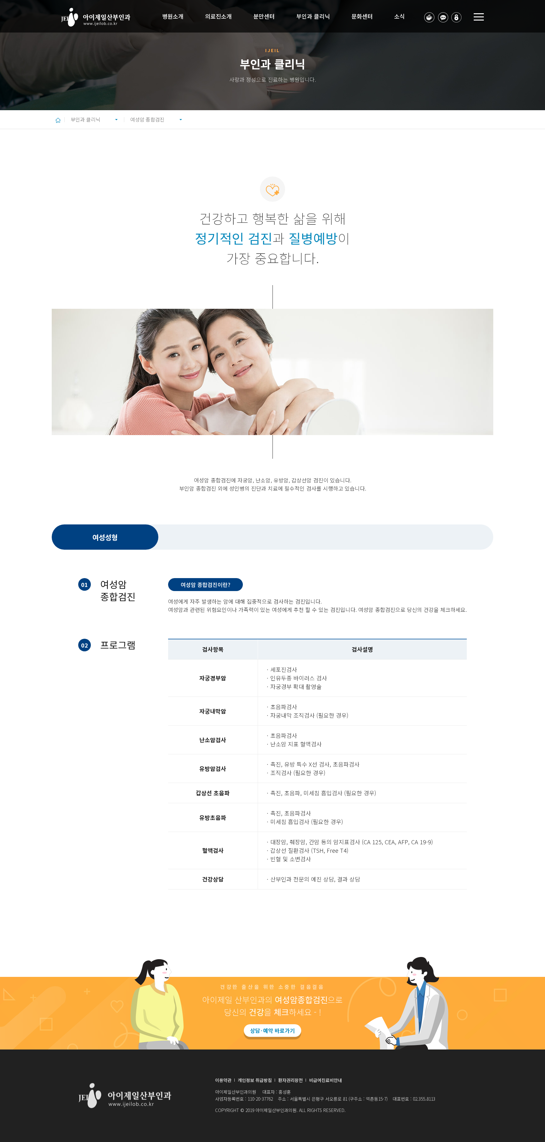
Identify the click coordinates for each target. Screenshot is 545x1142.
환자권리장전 (290, 1080)
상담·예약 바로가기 (272, 1030)
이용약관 (223, 1080)
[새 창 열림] (429, 16)
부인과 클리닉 (85, 119)
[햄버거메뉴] (479, 16)
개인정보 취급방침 (255, 1080)
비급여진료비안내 (325, 1080)
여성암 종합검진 (147, 119)
